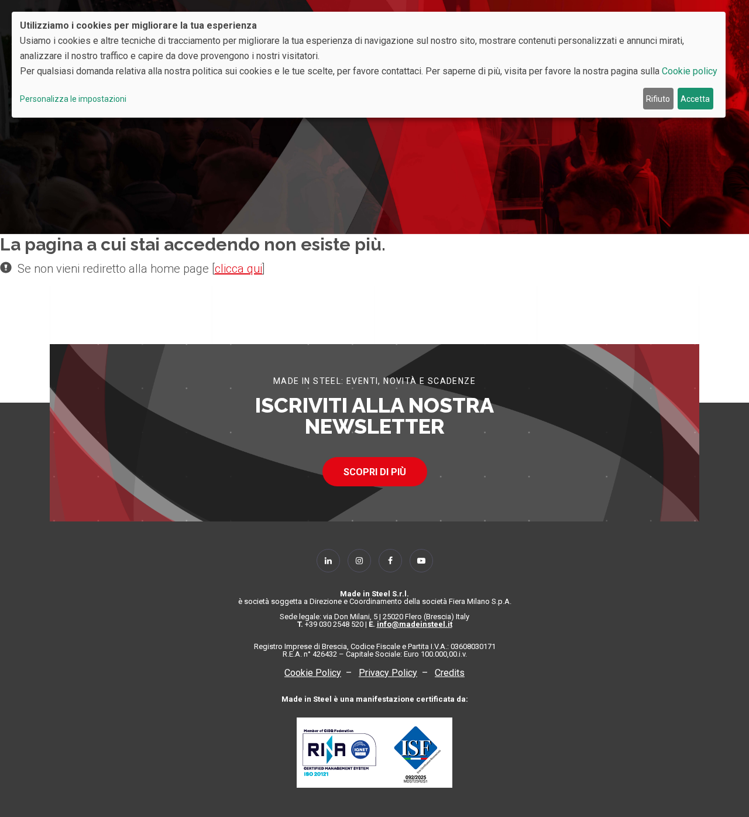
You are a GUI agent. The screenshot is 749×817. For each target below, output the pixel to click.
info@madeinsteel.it (414, 624)
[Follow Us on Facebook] (390, 560)
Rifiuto (658, 99)
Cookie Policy (312, 672)
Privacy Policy (388, 672)
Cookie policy (689, 71)
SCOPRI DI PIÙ (374, 472)
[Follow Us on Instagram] (359, 560)
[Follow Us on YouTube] (421, 560)
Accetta (695, 99)
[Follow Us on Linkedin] (328, 560)
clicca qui (238, 269)
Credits (450, 672)
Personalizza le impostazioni (73, 99)
